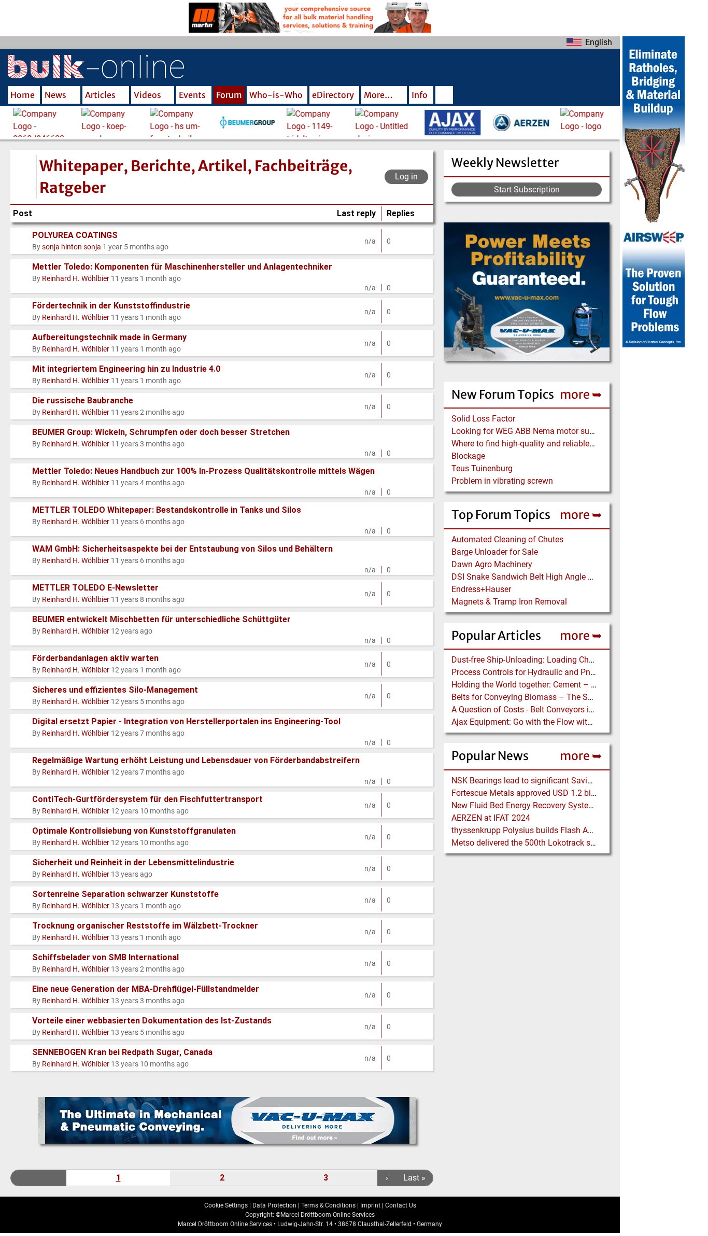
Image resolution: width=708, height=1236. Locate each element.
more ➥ (581, 394)
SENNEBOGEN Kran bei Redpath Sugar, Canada (122, 1052)
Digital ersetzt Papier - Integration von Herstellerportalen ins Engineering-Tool (186, 721)
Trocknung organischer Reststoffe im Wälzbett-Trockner (145, 926)
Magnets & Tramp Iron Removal (509, 602)
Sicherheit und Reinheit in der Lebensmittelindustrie (133, 862)
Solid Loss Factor (483, 419)
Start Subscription (527, 189)
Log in (406, 176)
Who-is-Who (276, 95)
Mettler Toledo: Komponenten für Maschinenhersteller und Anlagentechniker (182, 267)
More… (378, 95)
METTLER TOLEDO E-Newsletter (95, 588)
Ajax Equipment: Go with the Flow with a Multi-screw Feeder (560, 722)
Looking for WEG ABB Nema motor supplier (530, 431)
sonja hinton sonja (71, 247)
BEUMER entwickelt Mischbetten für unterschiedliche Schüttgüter (161, 619)
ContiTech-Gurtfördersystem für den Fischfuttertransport (147, 799)
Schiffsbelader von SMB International (105, 957)
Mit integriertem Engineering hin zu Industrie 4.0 (126, 369)
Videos (147, 95)
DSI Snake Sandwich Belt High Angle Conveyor (536, 577)
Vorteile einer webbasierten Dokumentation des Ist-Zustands (152, 1021)
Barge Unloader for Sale (494, 552)
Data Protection (274, 1205)
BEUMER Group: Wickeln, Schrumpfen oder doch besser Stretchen (161, 432)
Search (444, 96)
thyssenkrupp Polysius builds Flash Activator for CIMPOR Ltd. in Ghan (579, 830)
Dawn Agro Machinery (491, 564)
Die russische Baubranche (82, 400)
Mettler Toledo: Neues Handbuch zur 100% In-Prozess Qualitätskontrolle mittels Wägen (203, 471)
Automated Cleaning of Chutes (507, 539)
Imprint (370, 1205)
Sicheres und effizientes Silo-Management (115, 690)
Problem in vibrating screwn (502, 481)
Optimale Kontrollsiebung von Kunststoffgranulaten (134, 831)
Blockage (468, 456)
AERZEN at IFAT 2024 (490, 818)
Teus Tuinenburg (482, 468)
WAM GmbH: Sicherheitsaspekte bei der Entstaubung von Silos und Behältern (182, 549)
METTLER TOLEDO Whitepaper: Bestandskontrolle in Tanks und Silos (166, 510)
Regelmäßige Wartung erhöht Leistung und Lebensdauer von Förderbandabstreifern (196, 760)
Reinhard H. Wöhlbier (75, 278)
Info (420, 95)
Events (192, 95)
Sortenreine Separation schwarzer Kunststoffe (125, 894)
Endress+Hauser (481, 589)
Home (22, 95)
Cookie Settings (226, 1205)
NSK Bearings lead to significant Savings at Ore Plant (548, 780)
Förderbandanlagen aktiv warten (95, 658)
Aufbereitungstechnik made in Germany (109, 337)
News (55, 95)
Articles (100, 95)
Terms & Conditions (328, 1205)
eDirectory (333, 95)
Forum (229, 95)
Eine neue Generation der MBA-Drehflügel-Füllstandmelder (145, 989)
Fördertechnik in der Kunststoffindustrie (111, 306)
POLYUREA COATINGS (75, 235)
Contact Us (400, 1205)
